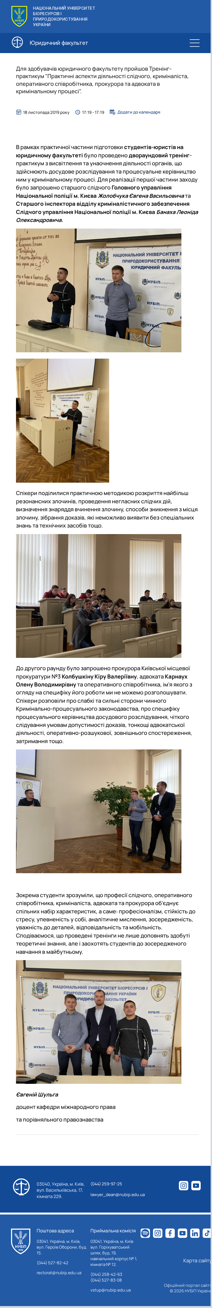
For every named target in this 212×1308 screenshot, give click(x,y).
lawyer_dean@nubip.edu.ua (117, 1194)
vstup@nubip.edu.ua (110, 1290)
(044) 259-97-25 (106, 1184)
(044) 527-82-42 (52, 1263)
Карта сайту (197, 1260)
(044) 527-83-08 (106, 1280)
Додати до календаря (138, 112)
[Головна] (20, 1241)
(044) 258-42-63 (106, 1274)
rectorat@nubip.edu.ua (59, 1273)
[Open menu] (195, 43)
